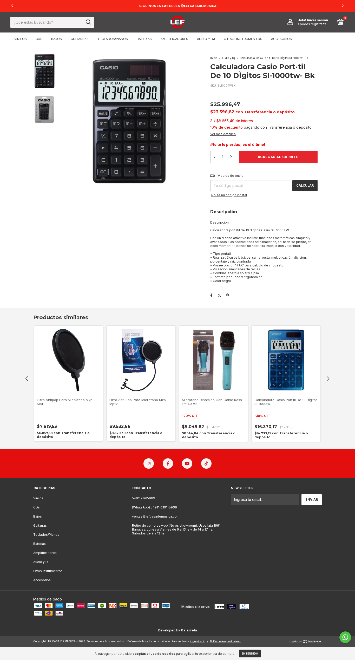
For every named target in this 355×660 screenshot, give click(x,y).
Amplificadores (174, 39)
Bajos (56, 39)
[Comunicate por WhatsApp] (345, 637)
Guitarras (80, 39)
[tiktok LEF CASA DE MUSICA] (206, 463)
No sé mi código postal (229, 195)
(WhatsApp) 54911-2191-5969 (154, 507)
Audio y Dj (206, 39)
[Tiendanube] (305, 642)
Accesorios (281, 39)
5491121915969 (143, 498)
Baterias (144, 39)
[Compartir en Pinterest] (227, 295)
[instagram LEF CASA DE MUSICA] (148, 463)
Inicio (213, 58)
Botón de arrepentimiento (225, 641)
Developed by (177, 630)
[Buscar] (88, 22)
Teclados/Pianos (112, 39)
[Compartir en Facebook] (211, 295)
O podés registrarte (312, 24)
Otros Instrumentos (243, 39)
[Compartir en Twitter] (219, 295)
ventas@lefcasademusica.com (156, 516)
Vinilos (20, 39)
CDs (39, 39)
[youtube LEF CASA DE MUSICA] (187, 463)
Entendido (250, 653)
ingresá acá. (197, 641)
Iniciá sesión (317, 20)
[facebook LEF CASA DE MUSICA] (168, 463)
